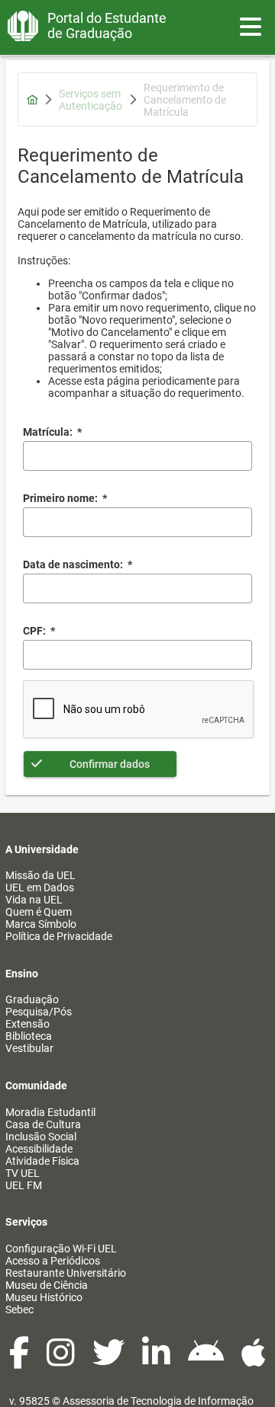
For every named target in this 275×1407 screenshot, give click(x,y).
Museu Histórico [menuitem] (43, 1297)
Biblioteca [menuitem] (28, 1036)
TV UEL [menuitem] (22, 1173)
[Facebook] (20, 1360)
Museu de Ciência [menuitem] (46, 1285)
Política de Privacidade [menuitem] (58, 936)
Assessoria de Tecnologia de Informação (158, 1401)
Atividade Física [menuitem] (42, 1161)
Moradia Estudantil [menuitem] (50, 1112)
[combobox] (137, 588)
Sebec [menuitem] (19, 1309)
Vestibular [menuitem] (29, 1048)
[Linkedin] (157, 1360)
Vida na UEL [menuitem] (34, 900)
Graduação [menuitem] (32, 999)
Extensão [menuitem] (27, 1024)
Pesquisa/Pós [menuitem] (38, 1012)
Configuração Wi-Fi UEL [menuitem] (61, 1248)
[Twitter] (109, 1360)
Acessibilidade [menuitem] (39, 1149)
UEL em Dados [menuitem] (39, 887)
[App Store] (253, 1360)
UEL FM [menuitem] (23, 1185)
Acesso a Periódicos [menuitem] (52, 1261)
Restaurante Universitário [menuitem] (65, 1273)
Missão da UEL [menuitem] (40, 875)
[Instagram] (62, 1360)
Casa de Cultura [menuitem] (43, 1124)
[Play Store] (207, 1360)
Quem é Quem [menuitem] (38, 912)
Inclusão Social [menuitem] (40, 1136)
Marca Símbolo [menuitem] (40, 924)
